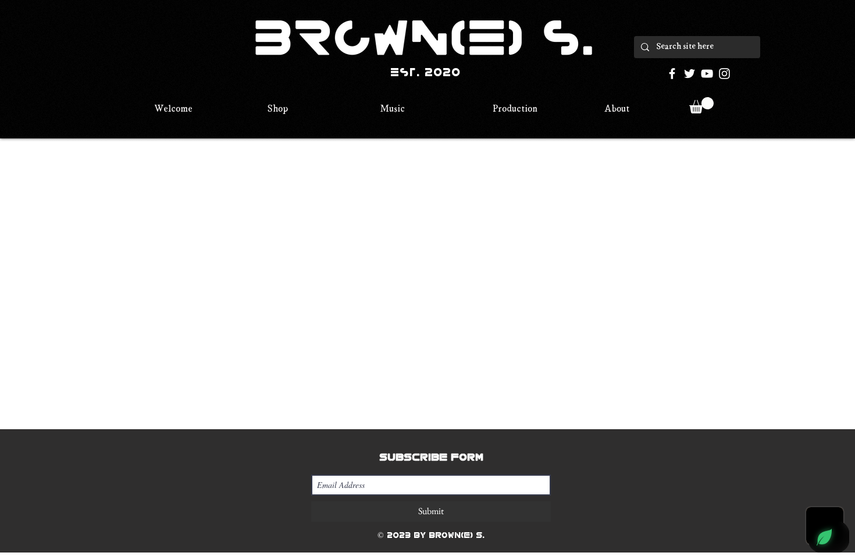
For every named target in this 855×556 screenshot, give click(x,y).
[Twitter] (689, 73)
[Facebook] (672, 73)
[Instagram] (724, 73)
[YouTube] (707, 73)
